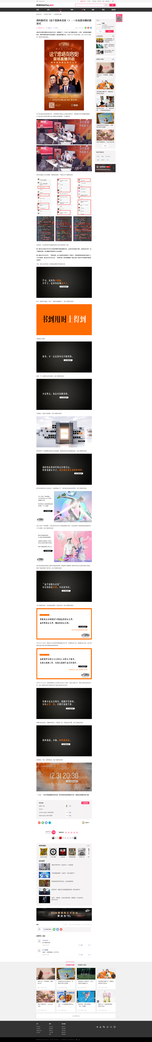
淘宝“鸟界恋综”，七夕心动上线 (105, 142)
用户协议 (64, 1030)
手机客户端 (38, 1030)
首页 (37, 9)
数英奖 (114, 9)
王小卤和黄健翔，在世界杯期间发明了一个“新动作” (109, 40)
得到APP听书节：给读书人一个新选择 (62, 865)
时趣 (103, 23)
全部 (88, 845)
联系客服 (64, 1034)
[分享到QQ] (91, 28)
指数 (93, 9)
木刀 (108, 160)
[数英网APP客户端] (119, 18)
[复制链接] (49, 822)
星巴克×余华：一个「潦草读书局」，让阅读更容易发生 (105, 109)
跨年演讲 (108, 156)
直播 (98, 160)
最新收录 (38, 14)
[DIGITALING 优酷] (115, 1027)
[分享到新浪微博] (88, 28)
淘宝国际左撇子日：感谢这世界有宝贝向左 (105, 92)
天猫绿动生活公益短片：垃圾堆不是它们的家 (105, 126)
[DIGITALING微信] (104, 1027)
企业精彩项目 (99, 36)
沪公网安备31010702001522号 (68, 1039)
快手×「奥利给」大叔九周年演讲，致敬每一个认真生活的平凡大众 (67, 898)
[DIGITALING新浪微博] (108, 1027)
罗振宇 (103, 160)
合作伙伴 (38, 1028)
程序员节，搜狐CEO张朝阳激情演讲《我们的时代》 (66, 889)
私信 (109, 31)
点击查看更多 (76, 1016)
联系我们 (51, 1028)
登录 (37, 1)
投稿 (50, 1034)
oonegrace (45, 940)
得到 (98, 156)
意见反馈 (64, 1028)
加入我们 (38, 1032)
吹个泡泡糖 (45, 950)
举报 (76, 28)
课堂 (103, 9)
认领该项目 (85, 803)
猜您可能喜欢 (100, 152)
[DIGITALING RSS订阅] (111, 1027)
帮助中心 (64, 1026)
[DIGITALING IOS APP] (100, 1027)
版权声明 (64, 1032)
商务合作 (51, 1030)
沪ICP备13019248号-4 (55, 1039)
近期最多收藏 (57, 14)
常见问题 (99, 1)
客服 (103, 1)
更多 (113, 59)
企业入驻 (51, 1026)
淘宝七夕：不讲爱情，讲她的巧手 (105, 76)
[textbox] (89, 5)
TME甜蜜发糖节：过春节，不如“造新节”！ (64, 873)
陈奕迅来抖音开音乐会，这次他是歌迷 (62, 881)
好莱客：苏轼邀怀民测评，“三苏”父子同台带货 (109, 46)
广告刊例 (51, 1032)
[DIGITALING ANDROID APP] (97, 1027)
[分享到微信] (86, 28)
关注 (100, 31)
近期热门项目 (47, 14)
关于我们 (38, 1026)
